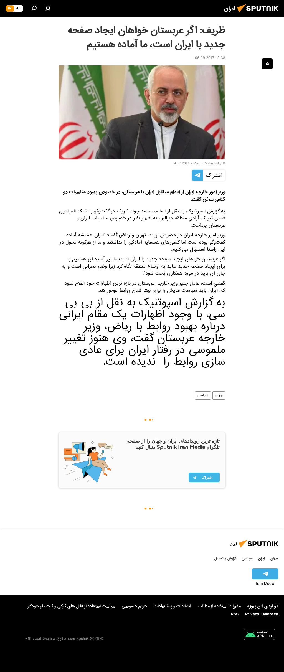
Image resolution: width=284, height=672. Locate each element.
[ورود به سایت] (48, 8)
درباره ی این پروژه (262, 606)
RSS (235, 614)
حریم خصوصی (134, 606)
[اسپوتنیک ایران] (259, 14)
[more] (267, 63)
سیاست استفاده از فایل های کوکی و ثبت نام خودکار (71, 606)
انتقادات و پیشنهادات (172, 606)
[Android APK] (259, 635)
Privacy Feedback (261, 614)
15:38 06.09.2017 (210, 58)
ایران (261, 558)
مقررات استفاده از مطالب (219, 606)
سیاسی (202, 395)
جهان (219, 395)
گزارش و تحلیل (225, 558)
